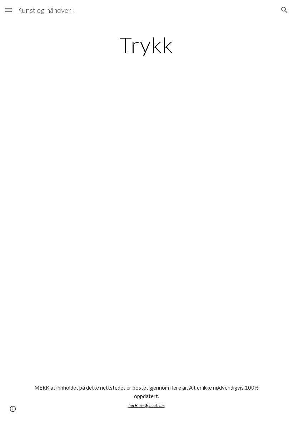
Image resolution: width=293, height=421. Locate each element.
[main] (147, 44)
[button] (8, 10)
